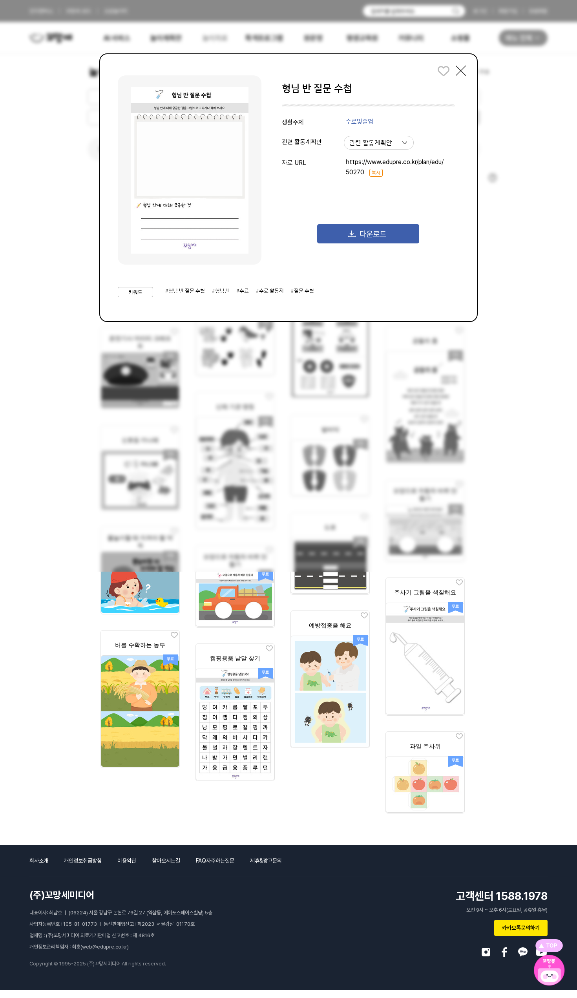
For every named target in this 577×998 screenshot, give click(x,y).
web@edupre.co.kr (104, 947)
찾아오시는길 (166, 860)
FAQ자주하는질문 (215, 860)
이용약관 (126, 860)
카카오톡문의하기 (521, 928)
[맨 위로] (549, 945)
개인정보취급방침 (83, 860)
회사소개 (38, 860)
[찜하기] (459, 583)
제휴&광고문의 (266, 860)
